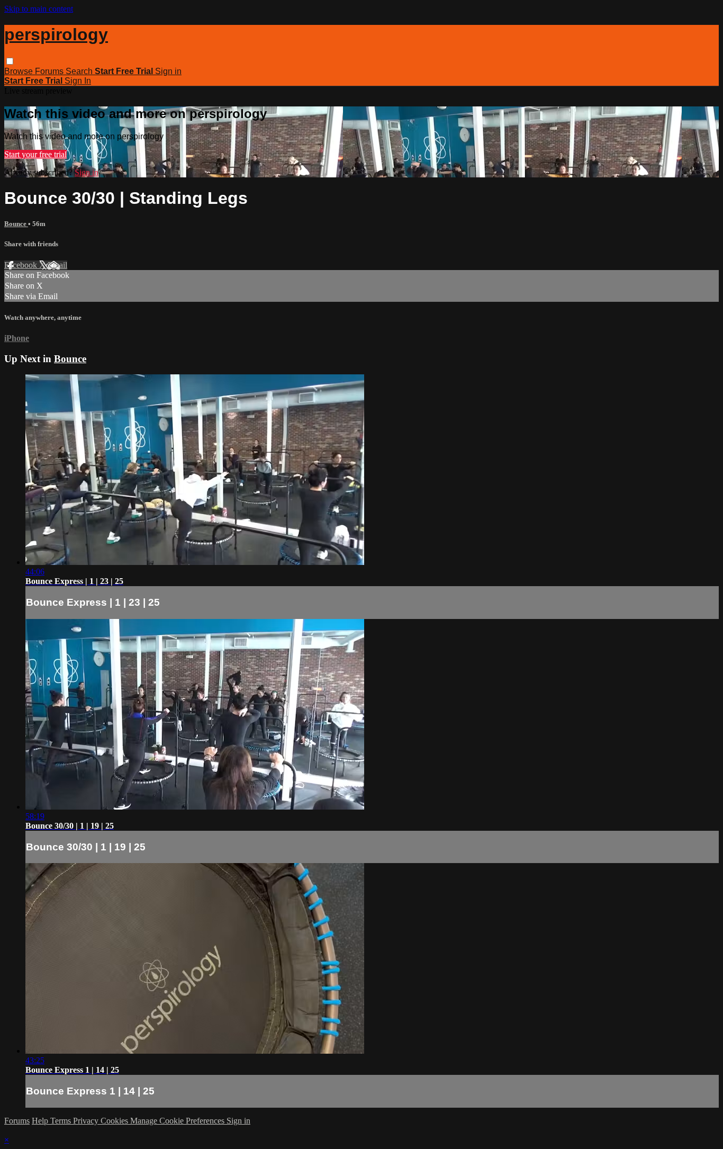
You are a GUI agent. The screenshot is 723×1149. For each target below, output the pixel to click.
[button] (9, 61)
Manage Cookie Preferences (178, 1120)
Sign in (168, 71)
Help (41, 1120)
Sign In (78, 80)
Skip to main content (38, 8)
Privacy (87, 1120)
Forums (50, 71)
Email (57, 265)
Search (80, 71)
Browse (19, 71)
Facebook (21, 265)
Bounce (16, 224)
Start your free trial (35, 154)
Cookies (115, 1120)
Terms (61, 1120)
